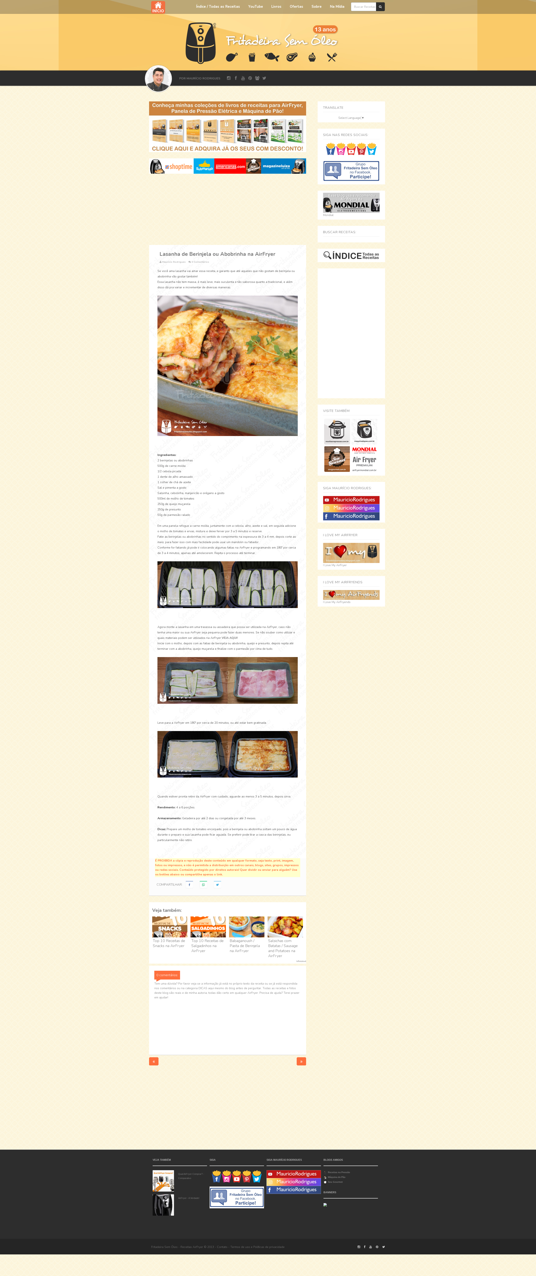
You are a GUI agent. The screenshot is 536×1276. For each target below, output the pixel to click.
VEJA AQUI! (230, 638)
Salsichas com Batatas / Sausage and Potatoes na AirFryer (283, 948)
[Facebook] (351, 516)
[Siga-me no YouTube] (351, 149)
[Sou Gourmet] (337, 459)
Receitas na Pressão (339, 1172)
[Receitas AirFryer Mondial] (364, 459)
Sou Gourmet (335, 1182)
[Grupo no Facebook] (351, 171)
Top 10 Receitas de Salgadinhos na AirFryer (207, 945)
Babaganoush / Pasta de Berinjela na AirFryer (245, 945)
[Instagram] (351, 508)
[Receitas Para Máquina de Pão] (364, 432)
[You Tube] (351, 500)
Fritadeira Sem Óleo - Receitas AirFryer (177, 1247)
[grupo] (257, 78)
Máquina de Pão (336, 1177)
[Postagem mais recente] (153, 1061)
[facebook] (236, 78)
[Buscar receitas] (380, 6)
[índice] (351, 255)
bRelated (301, 961)
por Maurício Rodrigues (199, 78)
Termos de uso (240, 1247)
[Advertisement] (227, 209)
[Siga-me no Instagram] (341, 149)
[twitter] (264, 78)
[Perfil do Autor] (158, 78)
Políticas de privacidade (269, 1247)
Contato (222, 1247)
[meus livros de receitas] (227, 127)
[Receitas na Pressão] (337, 432)
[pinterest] (250, 78)
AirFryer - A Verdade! (188, 1198)
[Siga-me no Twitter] (371, 149)
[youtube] (243, 78)
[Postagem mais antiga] (301, 1061)
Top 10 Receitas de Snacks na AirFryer (169, 943)
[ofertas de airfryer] (227, 166)
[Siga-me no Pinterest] (361, 149)
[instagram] (229, 78)
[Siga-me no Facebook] (330, 149)
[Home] (201, 43)
